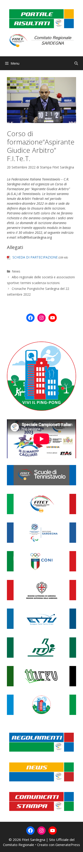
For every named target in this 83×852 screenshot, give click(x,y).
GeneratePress (67, 844)
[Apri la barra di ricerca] (76, 63)
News (16, 271)
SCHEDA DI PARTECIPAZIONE (35, 257)
